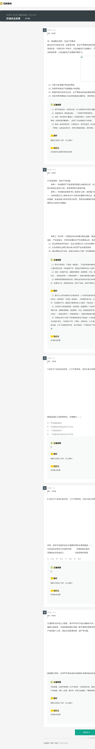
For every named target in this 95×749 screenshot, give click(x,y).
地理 (56, 743)
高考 (52, 743)
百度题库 (46, 743)
